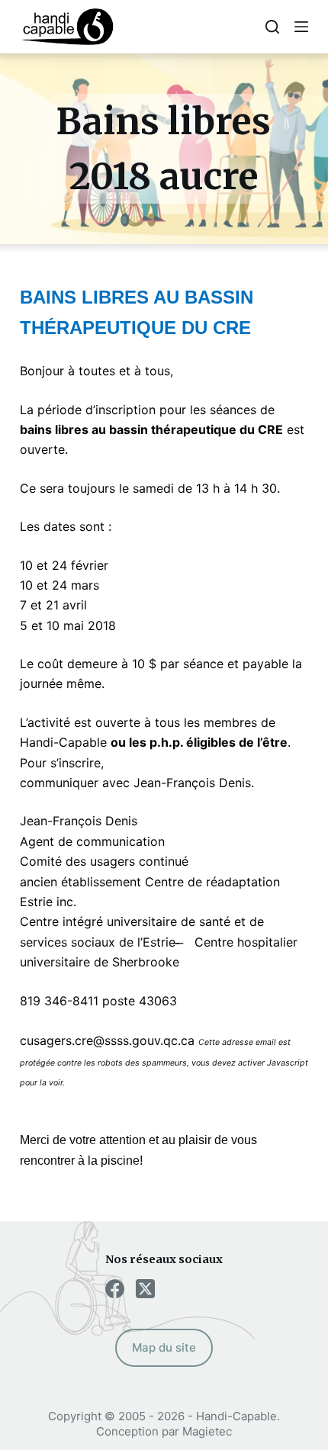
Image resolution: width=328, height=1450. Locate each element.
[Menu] (301, 27)
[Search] (272, 27)
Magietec (207, 1431)
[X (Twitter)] (145, 1288)
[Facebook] (114, 1288)
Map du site (164, 1347)
